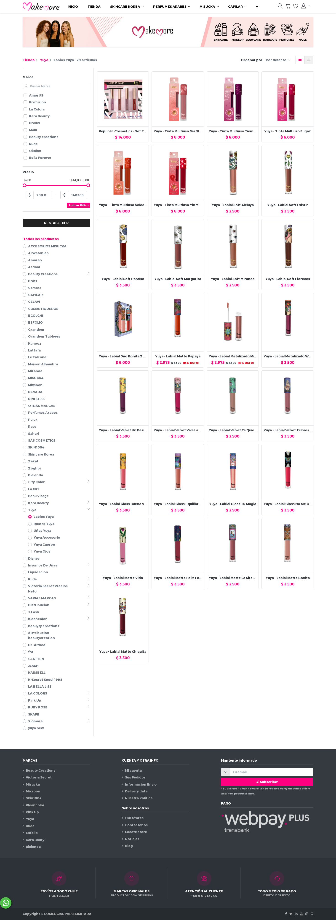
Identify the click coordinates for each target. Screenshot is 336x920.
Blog (129, 846)
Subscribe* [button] (268, 782)
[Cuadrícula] (300, 60)
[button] (257, 6)
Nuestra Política (138, 798)
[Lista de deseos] (295, 7)
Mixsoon (33, 791)
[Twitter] (290, 914)
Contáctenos (136, 825)
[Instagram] (306, 914)
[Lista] (308, 60)
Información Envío (141, 784)
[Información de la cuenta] (305, 5)
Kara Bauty (35, 840)
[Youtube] (301, 914)
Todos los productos (41, 239)
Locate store (136, 832)
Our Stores (134, 818)
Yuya (44, 60)
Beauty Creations (40, 770)
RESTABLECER (56, 223)
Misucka (33, 784)
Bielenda (33, 847)
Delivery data (136, 791)
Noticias (132, 839)
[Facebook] (286, 914)
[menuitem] (73, 6)
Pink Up (32, 812)
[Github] (312, 914)
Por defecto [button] (276, 60)
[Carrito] (288, 7)
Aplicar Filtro (79, 205)
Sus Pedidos (135, 777)
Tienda (29, 60)
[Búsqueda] (280, 7)
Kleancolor (35, 805)
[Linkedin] (296, 914)
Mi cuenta (133, 770)
